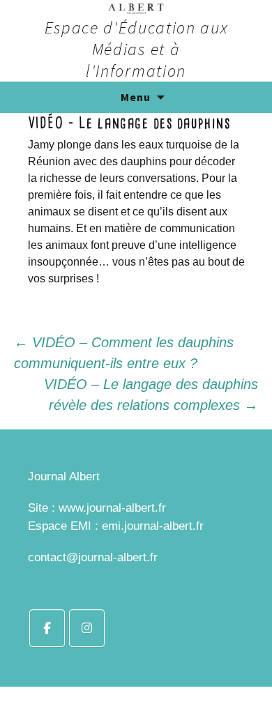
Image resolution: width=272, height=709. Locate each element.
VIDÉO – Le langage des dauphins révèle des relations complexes (151, 394)
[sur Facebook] (47, 628)
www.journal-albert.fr (112, 507)
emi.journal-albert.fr (153, 526)
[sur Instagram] (87, 628)
